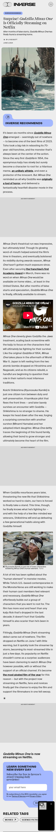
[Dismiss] (51, 804)
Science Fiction (31, 819)
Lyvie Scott (12, 40)
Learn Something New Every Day (21, 767)
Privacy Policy (35, 796)
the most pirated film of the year (22, 674)
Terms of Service (19, 796)
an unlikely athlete (22, 170)
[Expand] (41, 804)
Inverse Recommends (23, 123)
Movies (9, 819)
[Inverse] (24, 4)
